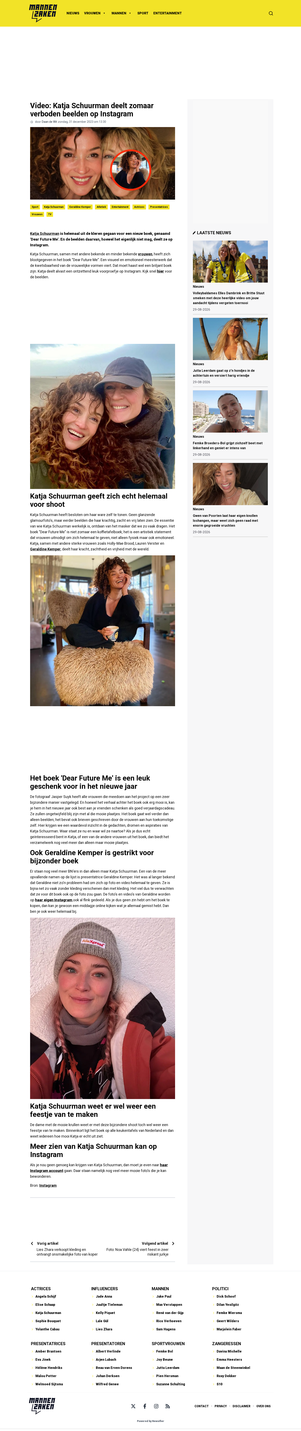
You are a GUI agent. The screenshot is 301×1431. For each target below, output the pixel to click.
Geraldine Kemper (80, 207)
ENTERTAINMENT (167, 13)
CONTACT (202, 1406)
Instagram (48, 1185)
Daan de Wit (49, 121)
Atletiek (101, 207)
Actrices (139, 207)
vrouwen (145, 254)
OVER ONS (263, 1406)
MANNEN (119, 13)
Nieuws (198, 287)
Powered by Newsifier (150, 1421)
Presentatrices (159, 207)
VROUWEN (92, 13)
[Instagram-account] (156, 1406)
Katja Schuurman (53, 207)
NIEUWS (73, 13)
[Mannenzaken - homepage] (43, 13)
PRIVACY (221, 1406)
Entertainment (120, 207)
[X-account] (133, 1406)
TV (49, 214)
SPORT (142, 13)
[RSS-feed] (167, 1406)
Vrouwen (37, 214)
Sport (35, 207)
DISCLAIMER (241, 1406)
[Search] (270, 13)
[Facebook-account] (144, 1406)
